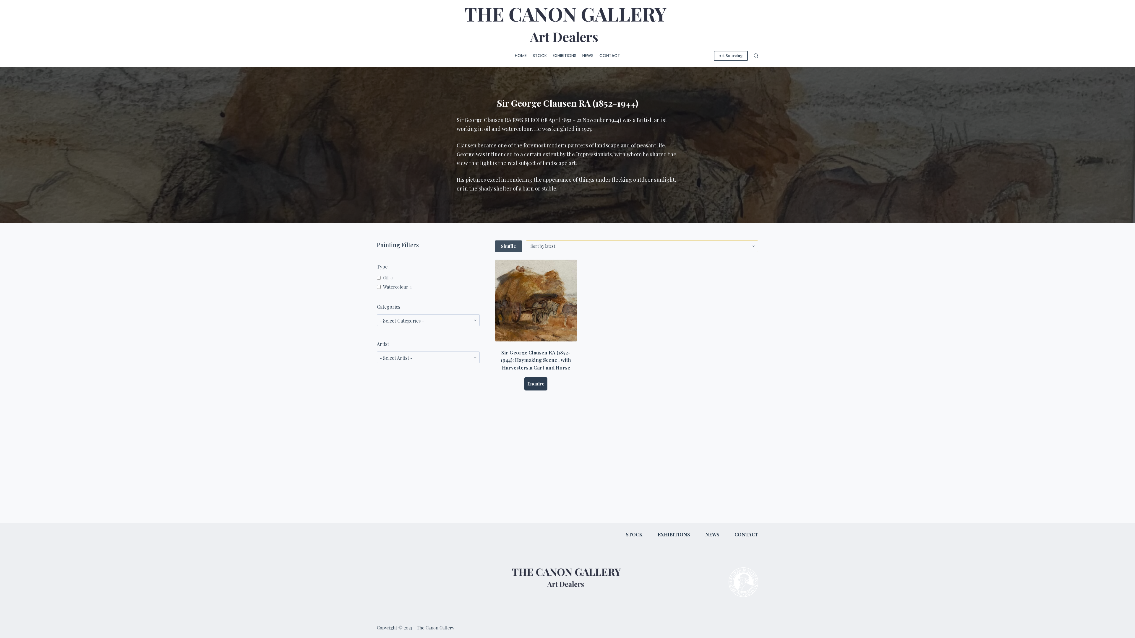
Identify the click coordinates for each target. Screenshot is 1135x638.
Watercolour (395, 287)
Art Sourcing (731, 55)
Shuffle (508, 246)
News (588, 55)
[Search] (756, 55)
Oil (386, 278)
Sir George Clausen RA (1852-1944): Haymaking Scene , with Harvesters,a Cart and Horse (536, 360)
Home (521, 55)
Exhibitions (564, 55)
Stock (540, 55)
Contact (609, 55)
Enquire (535, 384)
